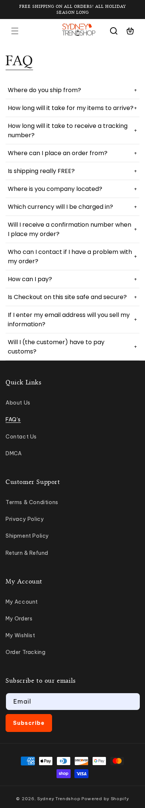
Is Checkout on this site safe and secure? (72, 297)
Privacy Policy (25, 519)
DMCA (14, 453)
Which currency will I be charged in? (72, 206)
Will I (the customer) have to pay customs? (72, 347)
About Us (18, 402)
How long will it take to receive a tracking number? (72, 130)
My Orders (19, 618)
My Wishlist (20, 635)
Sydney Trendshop (58, 798)
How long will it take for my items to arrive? (72, 108)
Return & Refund (27, 553)
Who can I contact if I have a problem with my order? (72, 256)
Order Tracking (25, 652)
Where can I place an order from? (72, 153)
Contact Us (21, 436)
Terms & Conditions (32, 502)
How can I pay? (72, 279)
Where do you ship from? (72, 90)
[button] (15, 31)
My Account (22, 601)
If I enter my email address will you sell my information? (72, 319)
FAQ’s (13, 419)
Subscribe (29, 723)
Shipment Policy (27, 535)
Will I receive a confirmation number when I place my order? (72, 229)
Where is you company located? (72, 189)
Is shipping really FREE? (72, 171)
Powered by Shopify (105, 798)
